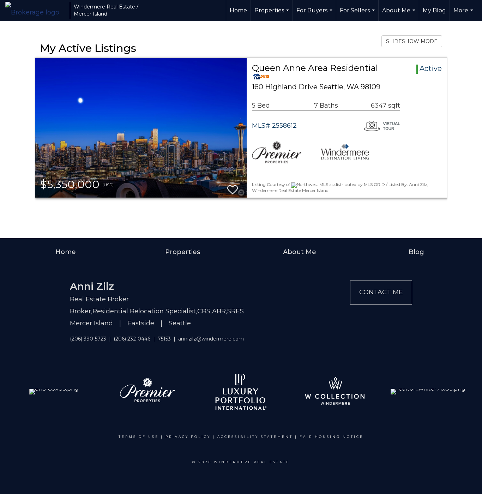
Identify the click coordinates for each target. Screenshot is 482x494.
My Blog (434, 10)
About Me (399, 14)
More (464, 14)
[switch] (232, 186)
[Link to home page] (35, 10)
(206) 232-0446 (132, 339)
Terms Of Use (139, 437)
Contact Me (381, 292)
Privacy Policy (188, 437)
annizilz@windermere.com (211, 339)
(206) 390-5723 (88, 339)
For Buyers (315, 14)
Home (238, 10)
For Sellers (358, 14)
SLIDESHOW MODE (412, 41)
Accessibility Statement (255, 437)
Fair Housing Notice (331, 437)
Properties (272, 14)
